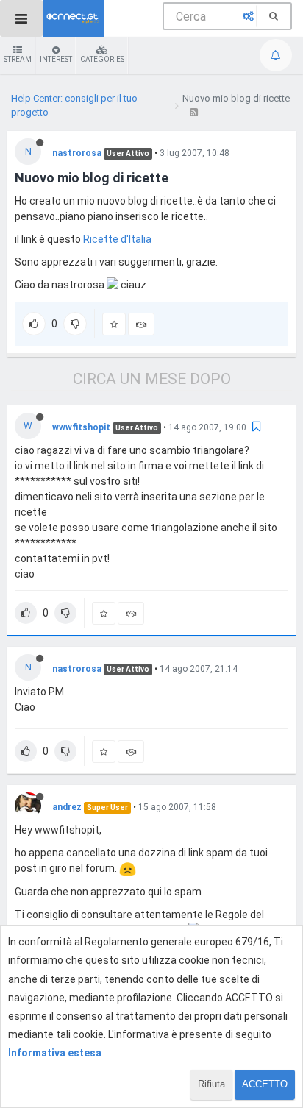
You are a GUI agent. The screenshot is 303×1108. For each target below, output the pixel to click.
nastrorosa (76, 153)
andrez (67, 807)
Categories (102, 59)
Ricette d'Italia (117, 239)
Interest (56, 59)
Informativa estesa (54, 1053)
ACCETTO (265, 1084)
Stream (18, 59)
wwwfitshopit (81, 427)
